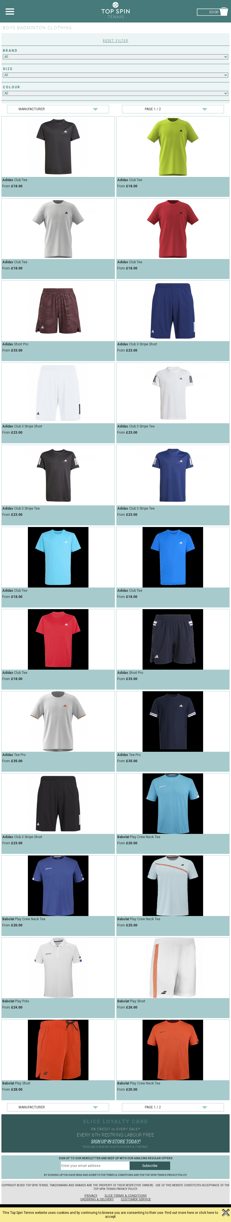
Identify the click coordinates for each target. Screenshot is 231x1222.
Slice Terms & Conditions (126, 1196)
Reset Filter (115, 41)
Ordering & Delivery (97, 1199)
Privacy (91, 1196)
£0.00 (213, 11)
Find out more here (179, 1213)
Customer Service (136, 1199)
